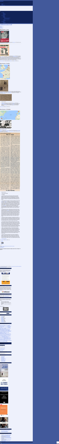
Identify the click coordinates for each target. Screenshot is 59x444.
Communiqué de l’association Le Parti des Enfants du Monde (6, 437)
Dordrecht (3, 103)
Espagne (6, 331)
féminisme (3, 333)
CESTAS (3, 56)
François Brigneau (15, 56)
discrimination (3, 329)
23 (0, 349)
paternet (1, 26)
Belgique (3, 327)
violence (4, 341)
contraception (8, 328)
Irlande (2, 334)
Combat (1, 27)
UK (5, 340)
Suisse (2, 340)
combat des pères (5, 328)
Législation (4, 17)
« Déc (0, 350)
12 (2, 348)
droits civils (6, 330)
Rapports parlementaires (6, 18)
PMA (6, 337)
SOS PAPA (7, 339)
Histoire (2, 319)
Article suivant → (2, 247)
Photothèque (4, 22)
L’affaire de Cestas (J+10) (6, 24)
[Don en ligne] (5, 292)
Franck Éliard (2, 357)
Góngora (5, 205)
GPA (8, 333)
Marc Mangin (2, 359)
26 (2, 349)
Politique (2, 320)
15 (4, 348)
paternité (4, 336)
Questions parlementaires (7, 19)
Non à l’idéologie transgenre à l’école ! (5, 430)
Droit (1, 317)
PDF (6, 106)
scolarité (2, 339)
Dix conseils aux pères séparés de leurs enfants (6, 439)
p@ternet (1, 1)
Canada (6, 327)
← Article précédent (2, 246)
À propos (2, 3)
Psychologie (4, 20)
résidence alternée (7, 338)
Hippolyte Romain (3, 361)
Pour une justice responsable (4, 431)
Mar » (2, 350)
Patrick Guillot (3, 358)
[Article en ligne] (4, 390)
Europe (9, 331)
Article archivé (1, 106)
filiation (7, 332)
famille (2, 332)
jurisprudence (8, 334)
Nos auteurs (4, 13)
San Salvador (7, 130)
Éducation (4, 16)
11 (1, 348)
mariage (3, 335)
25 (1, 349)
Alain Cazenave (3, 356)
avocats (6, 326)
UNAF (8, 340)
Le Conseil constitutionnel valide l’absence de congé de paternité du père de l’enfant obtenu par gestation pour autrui (6, 435)
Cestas (10, 92)
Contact (2, 4)
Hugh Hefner (5, 104)
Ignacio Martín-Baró (4, 238)
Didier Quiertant (3, 360)
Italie (4, 334)
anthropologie (2, 325)
